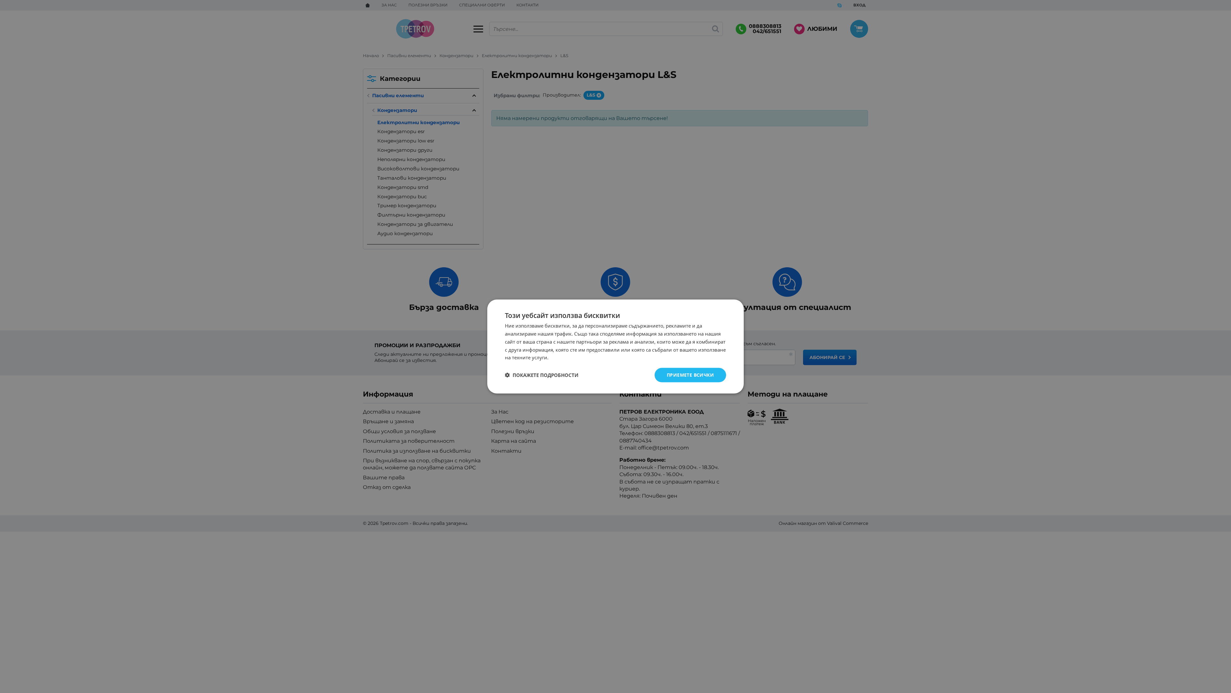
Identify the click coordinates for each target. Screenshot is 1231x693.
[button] (541, 375)
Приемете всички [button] (690, 375)
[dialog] (615, 347)
